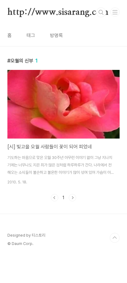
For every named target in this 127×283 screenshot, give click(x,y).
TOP (115, 238)
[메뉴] (115, 12)
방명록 (56, 35)
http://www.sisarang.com (57, 12)
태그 (31, 35)
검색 (101, 12)
